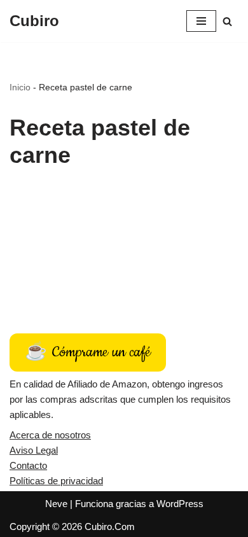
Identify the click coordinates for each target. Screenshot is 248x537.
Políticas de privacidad (56, 480)
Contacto (28, 465)
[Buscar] (227, 21)
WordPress (179, 503)
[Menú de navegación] (201, 21)
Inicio (20, 87)
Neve (56, 503)
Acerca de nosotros (50, 434)
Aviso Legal (34, 450)
